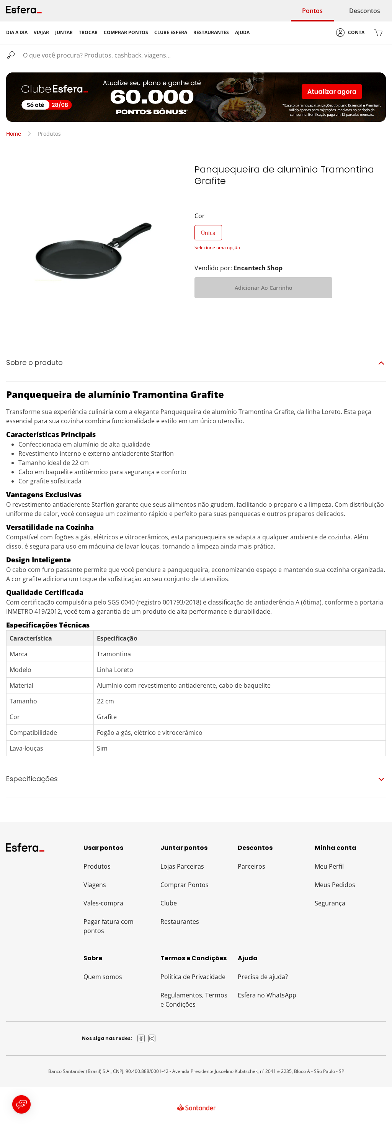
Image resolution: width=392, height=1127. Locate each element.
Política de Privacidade (192, 977)
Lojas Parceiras (182, 866)
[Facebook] (141, 1038)
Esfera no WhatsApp (267, 995)
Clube (168, 903)
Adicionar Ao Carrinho (263, 287)
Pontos (312, 11)
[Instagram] (152, 1038)
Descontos (364, 11)
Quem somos (102, 977)
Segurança (330, 903)
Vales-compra (103, 903)
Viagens (94, 885)
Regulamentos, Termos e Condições (193, 1000)
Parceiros (251, 866)
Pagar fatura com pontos (108, 926)
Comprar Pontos (184, 885)
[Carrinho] (378, 32)
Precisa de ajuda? (263, 977)
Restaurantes (179, 921)
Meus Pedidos (335, 885)
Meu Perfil (329, 866)
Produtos (97, 866)
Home (13, 133)
